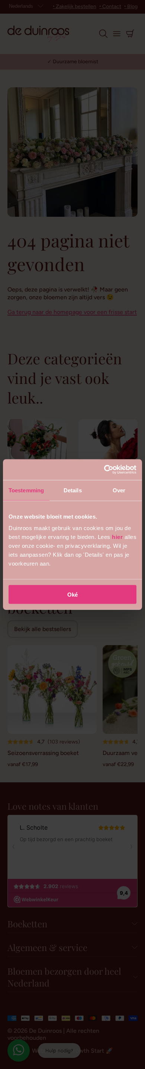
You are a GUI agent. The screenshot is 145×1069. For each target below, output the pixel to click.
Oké (72, 594)
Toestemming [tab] (26, 490)
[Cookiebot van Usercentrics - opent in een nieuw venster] (104, 470)
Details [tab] (73, 490)
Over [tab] (119, 490)
